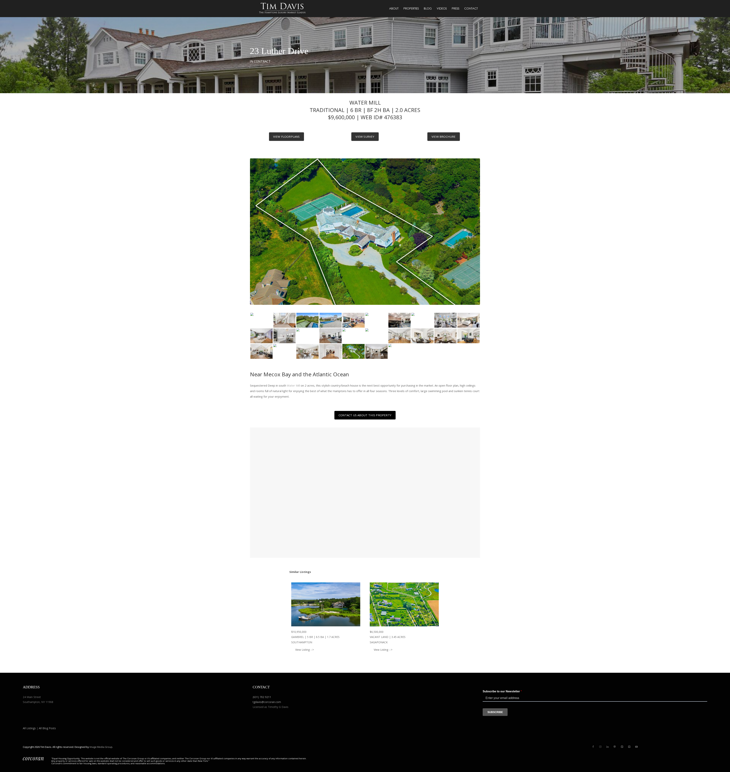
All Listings (29, 728)
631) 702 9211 (262, 697)
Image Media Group (101, 747)
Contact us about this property (365, 415)
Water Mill (293, 385)
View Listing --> (304, 649)
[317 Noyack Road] (325, 604)
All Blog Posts (47, 728)
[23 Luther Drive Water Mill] (261, 320)
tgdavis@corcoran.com (267, 702)
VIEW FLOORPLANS (286, 136)
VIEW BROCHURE (444, 136)
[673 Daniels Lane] (404, 604)
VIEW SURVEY (364, 136)
